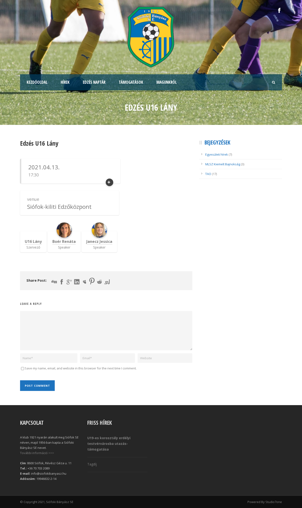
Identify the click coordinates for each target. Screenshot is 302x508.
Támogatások (131, 82)
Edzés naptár (94, 82)
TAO (208, 174)
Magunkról (166, 82)
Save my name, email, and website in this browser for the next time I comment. (81, 368)
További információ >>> (37, 453)
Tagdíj (92, 464)
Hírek (65, 82)
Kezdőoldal (37, 82)
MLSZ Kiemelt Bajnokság (222, 164)
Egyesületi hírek (216, 154)
